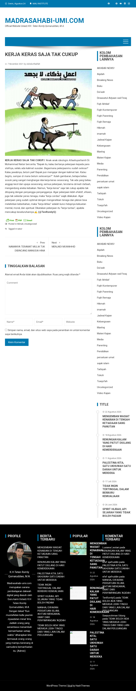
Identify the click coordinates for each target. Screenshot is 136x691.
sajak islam (103, 187)
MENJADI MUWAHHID (63, 244)
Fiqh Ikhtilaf (103, 103)
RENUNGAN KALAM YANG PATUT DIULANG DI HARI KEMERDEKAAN (51, 565)
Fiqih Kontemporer (107, 109)
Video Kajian (103, 217)
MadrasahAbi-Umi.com (44, 21)
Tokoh (100, 199)
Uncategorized (30, 224)
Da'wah (101, 91)
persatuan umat (105, 181)
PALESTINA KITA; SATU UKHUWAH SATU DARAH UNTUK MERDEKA (116, 468)
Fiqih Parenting (105, 115)
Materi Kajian (104, 157)
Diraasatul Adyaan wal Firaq (112, 97)
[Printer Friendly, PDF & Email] (19, 220)
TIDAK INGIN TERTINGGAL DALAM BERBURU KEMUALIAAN (50, 588)
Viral (70, 685)
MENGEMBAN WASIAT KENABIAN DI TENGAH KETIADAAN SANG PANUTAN (116, 421)
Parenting (102, 169)
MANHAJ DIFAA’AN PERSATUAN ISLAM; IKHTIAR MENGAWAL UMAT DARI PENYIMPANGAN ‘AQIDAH (51, 614)
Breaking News (105, 80)
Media (100, 163)
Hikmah (20, 224)
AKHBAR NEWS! (105, 68)
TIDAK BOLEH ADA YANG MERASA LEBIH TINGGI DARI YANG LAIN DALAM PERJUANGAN (51, 630)
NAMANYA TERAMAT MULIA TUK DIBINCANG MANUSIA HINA (27, 246)
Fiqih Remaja (104, 121)
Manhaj (101, 151)
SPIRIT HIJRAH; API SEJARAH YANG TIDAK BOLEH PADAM (116, 513)
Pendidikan (103, 175)
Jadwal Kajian (104, 139)
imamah (101, 133)
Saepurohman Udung (113, 615)
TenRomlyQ (108, 597)
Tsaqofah (102, 205)
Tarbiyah (101, 193)
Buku (99, 86)
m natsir (18, 229)
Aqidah (100, 74)
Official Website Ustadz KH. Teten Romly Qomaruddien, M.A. (35, 26)
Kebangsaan (103, 145)
